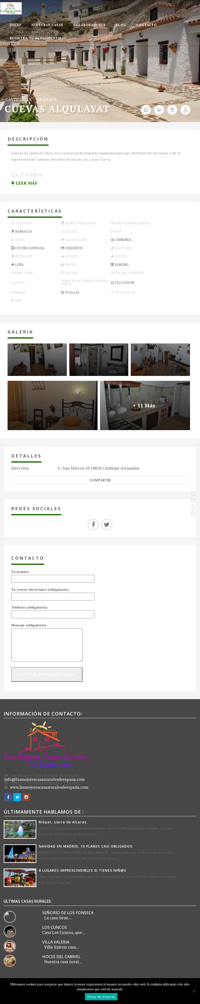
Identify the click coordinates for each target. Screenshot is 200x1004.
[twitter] (106, 525)
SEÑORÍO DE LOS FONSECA (67, 912)
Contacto (146, 25)
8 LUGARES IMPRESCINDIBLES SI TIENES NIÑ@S (82, 870)
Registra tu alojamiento (35, 38)
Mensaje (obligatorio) (28, 625)
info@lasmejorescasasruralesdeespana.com (44, 779)
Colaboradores (89, 25)
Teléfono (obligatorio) (29, 607)
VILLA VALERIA (55, 942)
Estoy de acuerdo (101, 997)
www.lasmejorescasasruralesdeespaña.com (49, 787)
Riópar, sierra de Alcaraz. (63, 822)
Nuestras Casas (47, 25)
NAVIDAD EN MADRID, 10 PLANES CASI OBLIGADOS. (86, 846)
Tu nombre (20, 571)
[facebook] (94, 525)
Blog (121, 25)
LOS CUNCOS (54, 927)
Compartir (100, 480)
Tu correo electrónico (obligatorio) (40, 589)
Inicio (15, 25)
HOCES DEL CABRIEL (61, 956)
